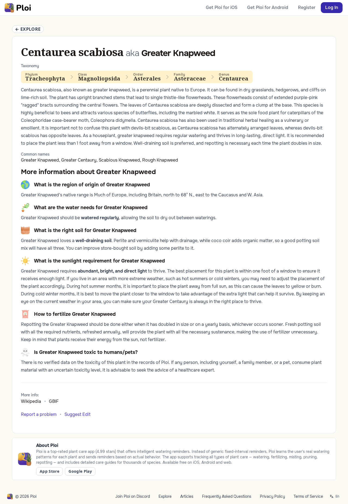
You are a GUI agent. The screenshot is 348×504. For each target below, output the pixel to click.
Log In (331, 7)
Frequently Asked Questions (226, 496)
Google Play (80, 471)
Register (306, 7)
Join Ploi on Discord (132, 496)
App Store (49, 471)
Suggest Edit (77, 414)
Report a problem (39, 414)
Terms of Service (308, 496)
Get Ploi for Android (267, 7)
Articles (186, 496)
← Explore (28, 29)
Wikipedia (31, 401)
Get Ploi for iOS (221, 7)
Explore (165, 496)
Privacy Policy (272, 496)
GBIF (54, 401)
